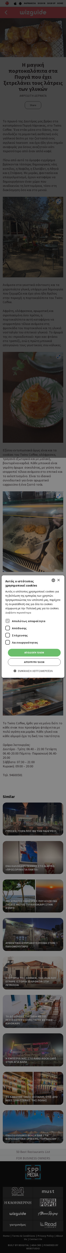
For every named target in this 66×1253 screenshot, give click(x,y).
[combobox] (53, 580)
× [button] (58, 580)
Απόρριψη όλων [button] (34, 662)
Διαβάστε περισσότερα (18, 612)
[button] (33, 671)
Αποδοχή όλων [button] (34, 652)
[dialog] (33, 626)
